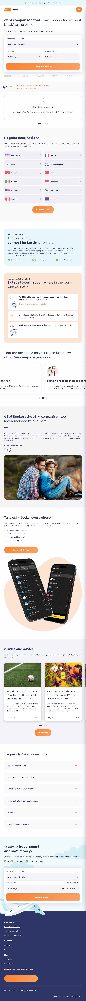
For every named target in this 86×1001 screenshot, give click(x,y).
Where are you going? (15, 38)
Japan (13, 164)
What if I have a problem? (18, 824)
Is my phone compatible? (18, 765)
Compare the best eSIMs (13, 935)
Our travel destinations (12, 931)
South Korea (55, 190)
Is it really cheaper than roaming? (21, 777)
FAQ (5, 949)
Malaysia (14, 190)
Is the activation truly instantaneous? (23, 801)
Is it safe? (11, 813)
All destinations (43, 210)
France (53, 155)
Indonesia (54, 182)
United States (16, 155)
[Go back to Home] (11, 9)
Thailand (54, 199)
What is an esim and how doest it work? (32, 85)
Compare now (42, 66)
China (52, 173)
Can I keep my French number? (21, 789)
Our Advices (8, 964)
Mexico (14, 182)
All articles (43, 732)
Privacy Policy (58, 996)
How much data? (51, 51)
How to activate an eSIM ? (27, 88)
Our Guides (8, 959)
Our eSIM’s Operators (12, 927)
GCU (80, 996)
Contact (7, 945)
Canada (14, 199)
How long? (11, 51)
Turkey (14, 173)
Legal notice (71, 996)
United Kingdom (56, 164)
